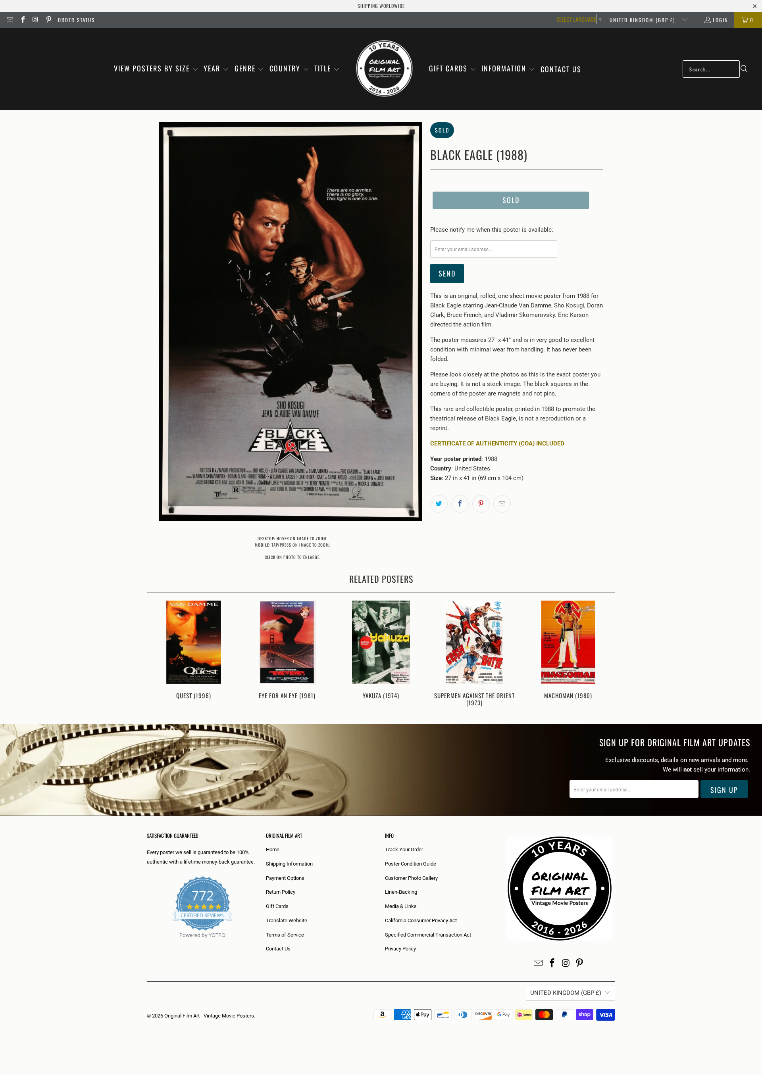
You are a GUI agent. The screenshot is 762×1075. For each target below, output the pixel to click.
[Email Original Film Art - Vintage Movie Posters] (9, 20)
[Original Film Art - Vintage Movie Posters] (384, 69)
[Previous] (158, 654)
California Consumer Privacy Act (421, 920)
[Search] (744, 69)
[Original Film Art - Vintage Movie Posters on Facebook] (22, 20)
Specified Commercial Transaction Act (428, 935)
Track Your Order (404, 849)
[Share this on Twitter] (439, 504)
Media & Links (401, 906)
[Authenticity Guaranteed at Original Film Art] (147, 944)
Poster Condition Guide (410, 864)
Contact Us (278, 949)
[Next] (604, 654)
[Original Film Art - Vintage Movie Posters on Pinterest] (48, 20)
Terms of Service (285, 935)
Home (272, 849)
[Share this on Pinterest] (481, 504)
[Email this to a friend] (502, 504)
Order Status (76, 20)
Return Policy (280, 892)
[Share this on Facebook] (460, 504)
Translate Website (286, 920)
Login (720, 20)
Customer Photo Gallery (411, 878)
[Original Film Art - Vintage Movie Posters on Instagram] (35, 20)
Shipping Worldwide (381, 5)
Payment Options (285, 878)
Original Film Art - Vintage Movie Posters (209, 1016)
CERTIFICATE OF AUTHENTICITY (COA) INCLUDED (497, 443)
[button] (156, 69)
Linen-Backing (401, 892)
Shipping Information (289, 864)
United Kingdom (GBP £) (643, 20)
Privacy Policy (400, 949)
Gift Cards (277, 906)
